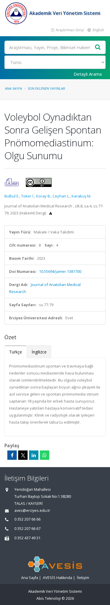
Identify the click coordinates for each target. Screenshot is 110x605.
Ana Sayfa (13, 88)
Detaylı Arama (88, 74)
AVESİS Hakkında (57, 577)
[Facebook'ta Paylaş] (12, 455)
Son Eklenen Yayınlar (46, 88)
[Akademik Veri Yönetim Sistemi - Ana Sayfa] (16, 13)
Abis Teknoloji (48, 598)
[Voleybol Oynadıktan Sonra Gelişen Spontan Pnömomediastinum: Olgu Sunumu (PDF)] (12, 182)
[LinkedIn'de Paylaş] (33, 455)
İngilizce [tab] (39, 352)
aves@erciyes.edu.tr (32, 510)
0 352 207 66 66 (27, 519)
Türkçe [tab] (15, 352)
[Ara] (98, 47)
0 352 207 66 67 (27, 528)
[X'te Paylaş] (23, 455)
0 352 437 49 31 (27, 537)
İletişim (83, 577)
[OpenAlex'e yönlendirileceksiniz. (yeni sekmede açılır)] (50, 213)
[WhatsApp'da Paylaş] (44, 455)
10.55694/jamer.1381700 (60, 271)
